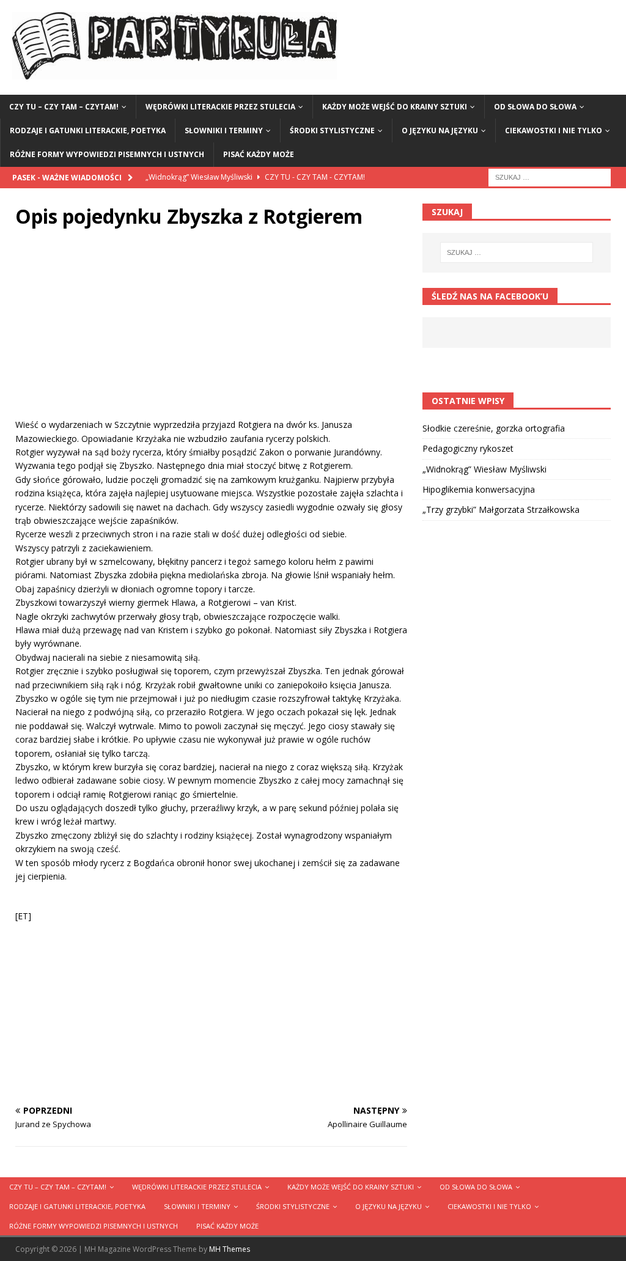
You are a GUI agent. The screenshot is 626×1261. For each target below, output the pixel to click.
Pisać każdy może (258, 154)
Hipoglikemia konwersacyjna (478, 489)
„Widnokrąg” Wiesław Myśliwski (484, 469)
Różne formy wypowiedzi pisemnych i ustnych (107, 154)
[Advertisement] (211, 332)
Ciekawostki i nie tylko (553, 130)
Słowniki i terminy (224, 130)
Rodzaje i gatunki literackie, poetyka (88, 130)
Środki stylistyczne (332, 130)
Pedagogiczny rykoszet (468, 448)
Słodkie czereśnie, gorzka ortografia (493, 428)
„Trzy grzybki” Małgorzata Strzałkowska (501, 509)
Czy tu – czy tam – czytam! (64, 106)
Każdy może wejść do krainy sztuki (394, 106)
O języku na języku (440, 130)
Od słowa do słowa (535, 106)
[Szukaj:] (549, 176)
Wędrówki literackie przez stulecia (220, 106)
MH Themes (229, 1249)
